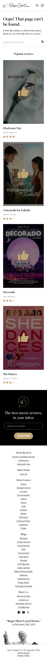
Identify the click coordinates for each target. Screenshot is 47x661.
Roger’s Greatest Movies (23, 457)
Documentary (23, 495)
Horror (24, 502)
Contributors (23, 607)
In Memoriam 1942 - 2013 (23, 624)
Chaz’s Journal (23, 542)
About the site (23, 596)
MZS (23, 549)
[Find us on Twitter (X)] (28, 612)
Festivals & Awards (23, 586)
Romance (23, 517)
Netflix (23, 513)
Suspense (23, 524)
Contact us (23, 600)
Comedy (23, 491)
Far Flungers (23, 553)
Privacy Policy (23, 655)
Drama (23, 499)
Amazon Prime (23, 488)
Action (24, 484)
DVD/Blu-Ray (23, 564)
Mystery (23, 510)
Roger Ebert (23, 582)
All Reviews (23, 460)
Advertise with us (23, 603)
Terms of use (23, 653)
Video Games (23, 568)
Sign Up (23, 474)
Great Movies (23, 545)
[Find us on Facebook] (19, 612)
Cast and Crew (23, 464)
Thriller (24, 528)
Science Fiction (23, 521)
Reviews (23, 538)
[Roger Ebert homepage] (16, 5)
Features (23, 575)
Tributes (23, 560)
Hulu (23, 506)
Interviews (23, 557)
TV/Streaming (23, 579)
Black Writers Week (23, 571)
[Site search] (37, 5)
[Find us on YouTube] (23, 612)
